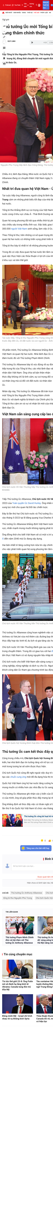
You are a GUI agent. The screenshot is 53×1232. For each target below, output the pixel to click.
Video (24, 12)
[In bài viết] (4, 64)
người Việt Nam (19, 228)
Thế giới (36, 12)
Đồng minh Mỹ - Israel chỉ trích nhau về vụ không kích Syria (17, 1017)
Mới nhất (9, 12)
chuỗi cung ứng (18, 777)
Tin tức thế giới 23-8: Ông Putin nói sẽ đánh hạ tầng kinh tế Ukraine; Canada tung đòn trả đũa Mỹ (17, 985)
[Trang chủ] (3, 12)
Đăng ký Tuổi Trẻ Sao (46, 5)
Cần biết (25, 5)
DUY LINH (11, 41)
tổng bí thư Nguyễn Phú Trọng (17, 898)
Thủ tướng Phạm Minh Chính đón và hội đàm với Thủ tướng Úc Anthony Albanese (20, 940)
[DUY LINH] (4, 41)
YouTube (17, 5)
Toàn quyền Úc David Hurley (26, 503)
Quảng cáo (31, 5)
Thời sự (29, 12)
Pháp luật (44, 12)
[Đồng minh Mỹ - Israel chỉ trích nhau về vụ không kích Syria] (17, 1004)
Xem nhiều (17, 12)
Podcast (8, 5)
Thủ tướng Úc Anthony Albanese (26, 893)
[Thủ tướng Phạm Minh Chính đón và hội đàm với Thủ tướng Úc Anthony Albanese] (20, 925)
